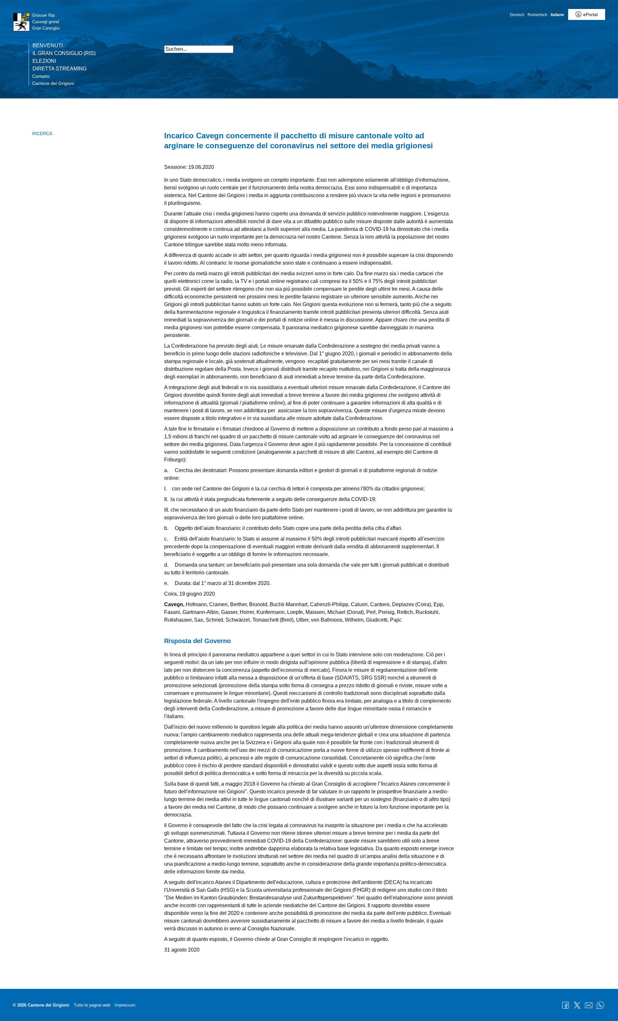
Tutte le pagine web (92, 1005)
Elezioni (44, 61)
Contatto (41, 76)
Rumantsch (538, 15)
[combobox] (198, 49)
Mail (589, 1005)
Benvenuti (48, 45)
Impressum (125, 1005)
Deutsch (517, 15)
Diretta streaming (60, 68)
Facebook (565, 1005)
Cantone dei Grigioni (53, 83)
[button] (447, 45)
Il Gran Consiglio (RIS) (64, 53)
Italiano (557, 15)
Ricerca (42, 133)
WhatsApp (600, 1005)
